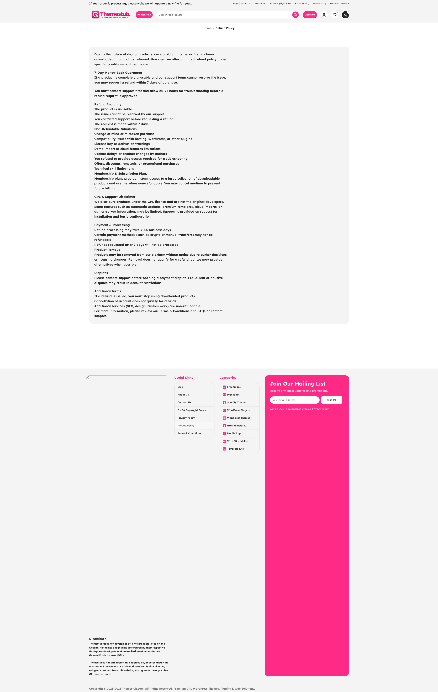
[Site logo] (110, 14)
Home (207, 28)
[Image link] (127, 504)
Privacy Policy (320, 408)
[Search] (295, 15)
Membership (144, 14)
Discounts (310, 14)
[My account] (324, 14)
